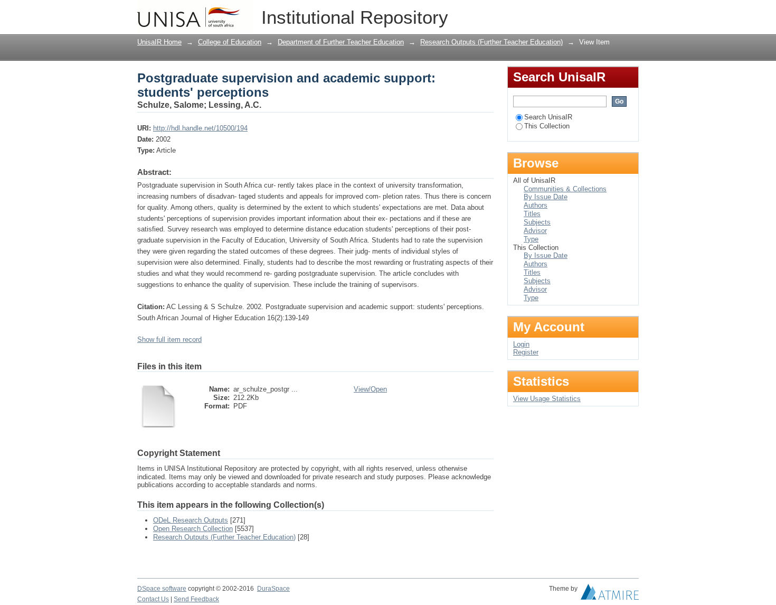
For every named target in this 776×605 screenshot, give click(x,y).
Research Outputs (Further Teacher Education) (491, 42)
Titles (532, 214)
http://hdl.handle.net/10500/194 (200, 128)
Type (531, 239)
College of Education (229, 42)
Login (630, 13)
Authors (535, 205)
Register (525, 352)
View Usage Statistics (547, 399)
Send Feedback (196, 599)
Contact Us (153, 599)
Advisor (535, 231)
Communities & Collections (565, 189)
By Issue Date (545, 197)
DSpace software (161, 588)
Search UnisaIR (548, 117)
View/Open (370, 389)
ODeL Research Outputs (190, 520)
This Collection (547, 126)
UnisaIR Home (159, 42)
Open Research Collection (193, 529)
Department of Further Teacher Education (341, 42)
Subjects (537, 222)
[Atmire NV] (610, 594)
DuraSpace (273, 588)
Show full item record (169, 339)
